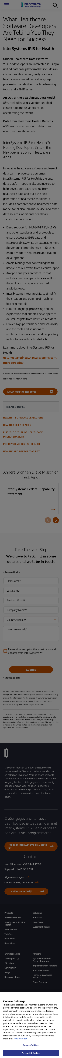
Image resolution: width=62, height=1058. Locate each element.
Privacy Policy (20, 1038)
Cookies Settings (31, 1045)
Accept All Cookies (31, 1053)
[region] (31, 1025)
